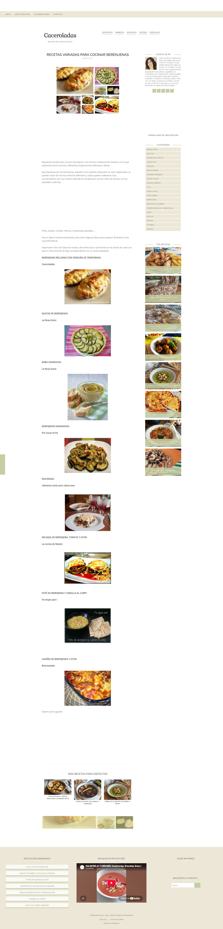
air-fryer (150, 220)
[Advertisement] (111, 5)
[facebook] (196, 14)
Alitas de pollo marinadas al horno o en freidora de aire (163, 270)
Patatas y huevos (152, 179)
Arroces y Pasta (152, 149)
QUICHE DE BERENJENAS (55, 313)
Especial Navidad (152, 170)
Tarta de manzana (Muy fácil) (163, 415)
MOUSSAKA (48, 478)
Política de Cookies (117, 919)
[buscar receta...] (216, 14)
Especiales (155, 32)
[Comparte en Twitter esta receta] (2, 464)
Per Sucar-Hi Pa (50, 432)
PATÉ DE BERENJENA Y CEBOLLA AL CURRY (64, 593)
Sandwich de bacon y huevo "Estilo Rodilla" (163, 298)
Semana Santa (151, 200)
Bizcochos (150, 153)
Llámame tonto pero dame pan (58, 485)
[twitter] (204, 14)
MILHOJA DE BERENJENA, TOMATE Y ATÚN (64, 537)
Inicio (8, 14)
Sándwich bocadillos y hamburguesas (160, 208)
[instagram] (200, 14)
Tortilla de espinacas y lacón (37, 879)
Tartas (149, 212)
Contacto (58, 14)
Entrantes (107, 32)
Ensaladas (150, 166)
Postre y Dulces (152, 191)
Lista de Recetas (22, 14)
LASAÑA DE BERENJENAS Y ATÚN (59, 658)
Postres (143, 32)
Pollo (149, 187)
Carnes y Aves (151, 162)
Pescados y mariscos (154, 183)
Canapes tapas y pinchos (155, 158)
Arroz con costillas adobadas (37, 905)
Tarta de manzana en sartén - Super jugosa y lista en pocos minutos (163, 327)
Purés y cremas (152, 195)
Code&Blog (115, 923)
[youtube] (212, 14)
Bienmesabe (48, 665)
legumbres (150, 225)
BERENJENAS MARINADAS (55, 426)
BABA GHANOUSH (51, 362)
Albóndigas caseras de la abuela (163, 357)
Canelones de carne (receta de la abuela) (37, 886)
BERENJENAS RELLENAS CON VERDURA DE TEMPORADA (71, 257)
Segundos (131, 32)
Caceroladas (60, 35)
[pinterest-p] (208, 14)
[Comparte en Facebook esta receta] (2, 459)
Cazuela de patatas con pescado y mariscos (37, 873)
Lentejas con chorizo (37, 898)
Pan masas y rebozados (154, 174)
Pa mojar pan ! (49, 599)
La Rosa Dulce (49, 320)
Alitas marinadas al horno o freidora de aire (37, 892)
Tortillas (150, 216)
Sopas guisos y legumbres (155, 204)
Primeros (119, 32)
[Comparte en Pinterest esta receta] (2, 469)
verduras (150, 229)
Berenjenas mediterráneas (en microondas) (163, 471)
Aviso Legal (104, 919)
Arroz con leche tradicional (37, 866)
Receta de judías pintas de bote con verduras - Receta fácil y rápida (163, 442)
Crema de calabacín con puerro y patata (163, 386)
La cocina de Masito (52, 544)
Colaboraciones (41, 14)
